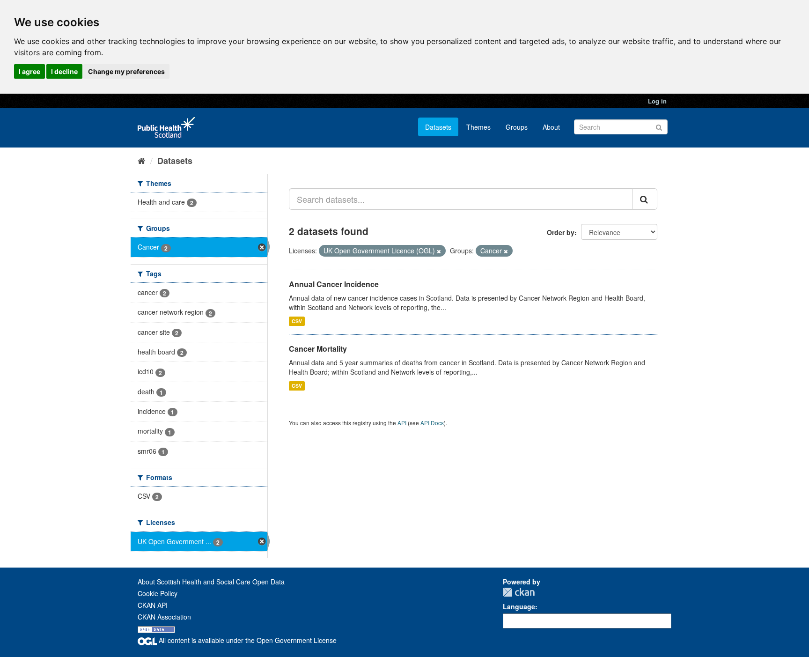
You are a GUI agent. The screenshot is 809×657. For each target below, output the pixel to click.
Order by (560, 232)
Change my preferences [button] (126, 71)
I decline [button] (64, 71)
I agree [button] (29, 71)
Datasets (438, 127)
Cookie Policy (157, 593)
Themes (478, 127)
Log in (657, 100)
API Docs (432, 423)
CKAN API (153, 605)
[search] (644, 199)
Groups (517, 127)
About (551, 127)
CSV (297, 321)
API (401, 423)
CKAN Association (164, 616)
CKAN (519, 592)
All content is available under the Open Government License (247, 640)
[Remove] (439, 251)
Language (519, 606)
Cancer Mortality (318, 348)
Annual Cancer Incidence (334, 284)
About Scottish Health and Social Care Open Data (211, 581)
